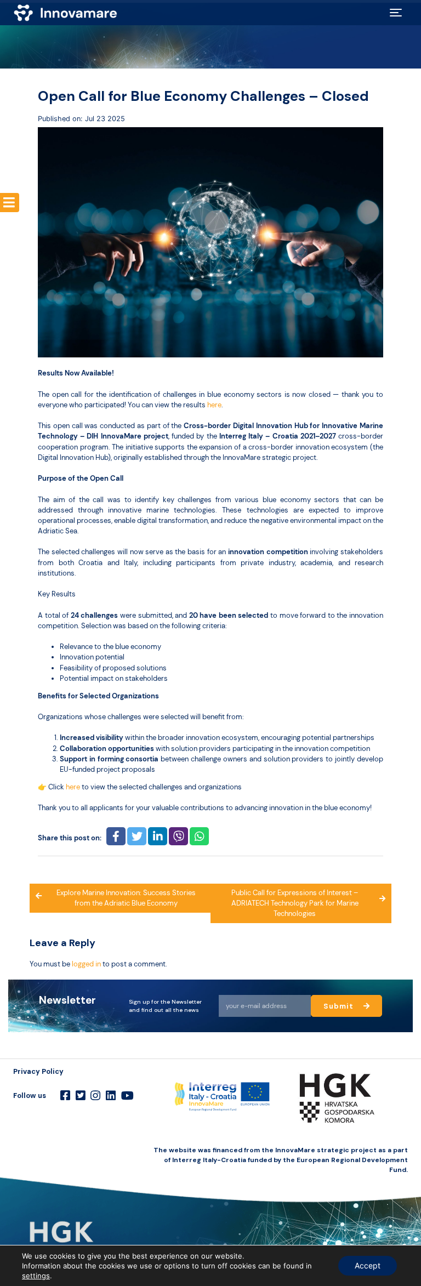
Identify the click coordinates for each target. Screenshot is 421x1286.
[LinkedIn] (111, 1096)
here (214, 404)
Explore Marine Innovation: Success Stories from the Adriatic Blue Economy (126, 898)
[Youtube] (127, 1096)
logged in (86, 964)
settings (36, 1275)
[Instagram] (95, 1096)
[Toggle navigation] (396, 13)
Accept (367, 1265)
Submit (339, 1006)
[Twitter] (81, 1096)
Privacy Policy (38, 1071)
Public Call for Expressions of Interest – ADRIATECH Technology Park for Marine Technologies (295, 903)
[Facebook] (65, 1096)
